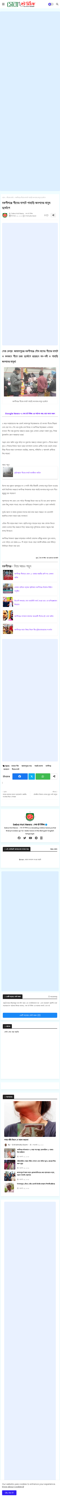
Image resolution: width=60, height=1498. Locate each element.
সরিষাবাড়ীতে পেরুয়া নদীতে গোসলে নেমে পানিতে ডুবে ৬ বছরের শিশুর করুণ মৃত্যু (36, 1162)
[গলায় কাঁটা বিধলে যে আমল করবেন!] (30, 1119)
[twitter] (24, 838)
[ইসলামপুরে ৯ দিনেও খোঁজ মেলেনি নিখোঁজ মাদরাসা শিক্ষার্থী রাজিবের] (9, 1187)
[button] (57, 4)
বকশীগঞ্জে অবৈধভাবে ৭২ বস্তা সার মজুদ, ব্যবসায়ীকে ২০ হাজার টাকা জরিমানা (35, 1150)
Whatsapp (43, 776)
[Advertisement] (30, 101)
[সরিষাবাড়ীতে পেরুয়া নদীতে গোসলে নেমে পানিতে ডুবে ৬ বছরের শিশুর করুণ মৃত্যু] (9, 1165)
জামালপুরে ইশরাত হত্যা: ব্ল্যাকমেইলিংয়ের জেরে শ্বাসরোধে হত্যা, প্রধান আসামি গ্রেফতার (36, 1173)
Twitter (31, 776)
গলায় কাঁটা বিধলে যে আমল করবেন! (16, 1139)
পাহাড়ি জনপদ (38, 766)
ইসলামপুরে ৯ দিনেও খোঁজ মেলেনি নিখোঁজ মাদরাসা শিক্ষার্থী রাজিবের (36, 1184)
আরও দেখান (53, 849)
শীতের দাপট (10, 197)
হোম (3, 197)
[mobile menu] (3, 4)
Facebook (20, 776)
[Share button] (54, 776)
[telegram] (36, 838)
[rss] (41, 838)
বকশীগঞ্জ (48, 766)
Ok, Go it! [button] (9, 1492)
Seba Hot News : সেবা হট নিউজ (29, 824)
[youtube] (30, 838)
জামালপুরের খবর (27, 766)
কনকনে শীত (15, 766)
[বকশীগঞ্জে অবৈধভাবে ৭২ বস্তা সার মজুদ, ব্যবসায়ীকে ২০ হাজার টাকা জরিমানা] (9, 1153)
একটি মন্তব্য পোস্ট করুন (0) (30, 1015)
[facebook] (19, 838)
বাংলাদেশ (6, 769)
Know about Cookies (12, 1486)
